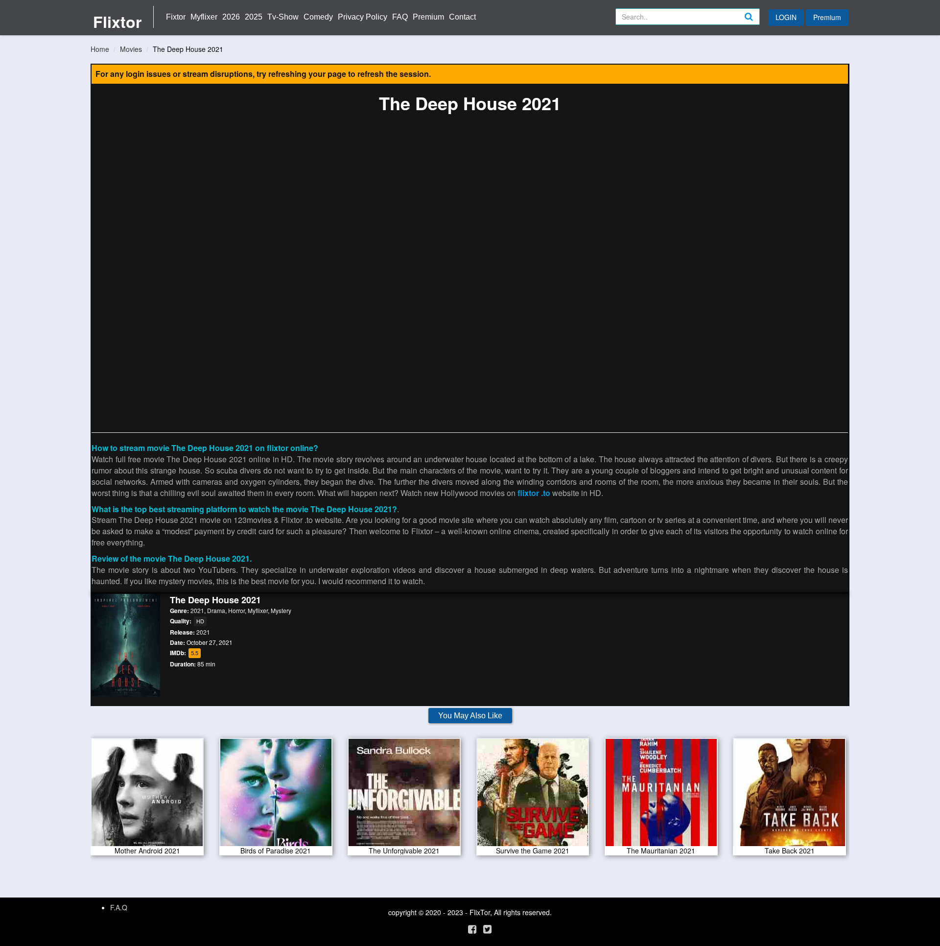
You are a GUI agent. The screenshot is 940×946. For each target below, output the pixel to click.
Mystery (281, 610)
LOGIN (786, 17)
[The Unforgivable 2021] (404, 796)
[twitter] (487, 929)
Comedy (318, 17)
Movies (131, 49)
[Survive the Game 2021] (532, 796)
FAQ (400, 17)
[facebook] (472, 929)
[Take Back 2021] (789, 796)
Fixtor (176, 17)
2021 (197, 610)
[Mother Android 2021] (147, 796)
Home (100, 49)
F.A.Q (118, 907)
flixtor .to (533, 492)
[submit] (759, 24)
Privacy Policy (362, 17)
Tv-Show (283, 17)
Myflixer (203, 17)
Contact (462, 17)
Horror (236, 610)
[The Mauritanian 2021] (661, 796)
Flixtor (117, 21)
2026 (231, 17)
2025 (253, 17)
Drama (216, 610)
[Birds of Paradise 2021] (275, 796)
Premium (428, 17)
